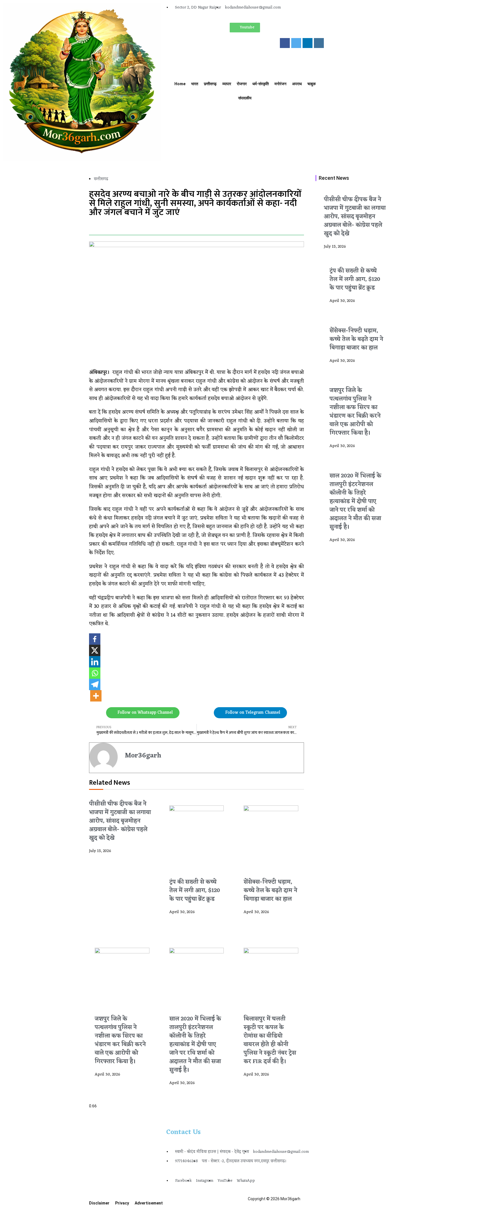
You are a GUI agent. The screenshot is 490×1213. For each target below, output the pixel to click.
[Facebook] (94, 639)
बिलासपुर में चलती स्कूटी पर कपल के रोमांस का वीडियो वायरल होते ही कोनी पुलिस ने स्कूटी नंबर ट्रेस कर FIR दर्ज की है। (270, 1040)
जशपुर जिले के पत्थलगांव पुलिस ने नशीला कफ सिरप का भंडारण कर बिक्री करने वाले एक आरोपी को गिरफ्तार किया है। (120, 1040)
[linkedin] (307, 43)
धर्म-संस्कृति (260, 84)
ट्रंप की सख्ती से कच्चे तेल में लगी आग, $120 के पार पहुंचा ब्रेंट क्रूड (194, 890)
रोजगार (242, 84)
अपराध (297, 84)
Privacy (122, 1203)
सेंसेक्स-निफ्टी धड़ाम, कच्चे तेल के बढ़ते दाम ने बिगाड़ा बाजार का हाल (270, 890)
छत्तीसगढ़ (210, 84)
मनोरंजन (280, 84)
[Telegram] (94, 684)
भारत (194, 84)
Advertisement (149, 1203)
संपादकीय (245, 98)
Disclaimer (99, 1203)
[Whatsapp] (94, 673)
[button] (90, 226)
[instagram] (319, 43)
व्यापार (226, 84)
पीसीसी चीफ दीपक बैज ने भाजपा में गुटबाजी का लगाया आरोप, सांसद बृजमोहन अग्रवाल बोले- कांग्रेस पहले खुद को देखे (120, 821)
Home (179, 84)
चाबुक (311, 84)
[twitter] (296, 43)
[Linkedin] (94, 661)
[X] (94, 650)
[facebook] (285, 43)
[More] (96, 696)
